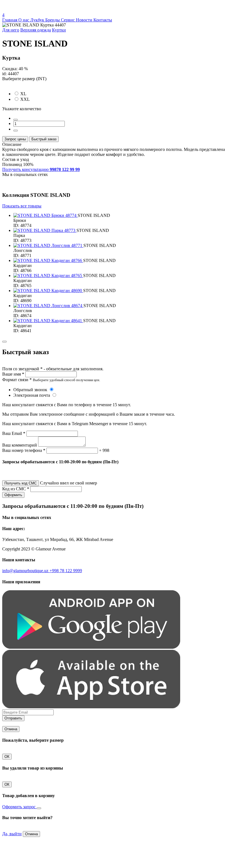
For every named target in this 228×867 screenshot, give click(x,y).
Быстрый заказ (43, 139)
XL (23, 93)
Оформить (13, 495)
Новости (84, 20)
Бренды (53, 20)
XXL (25, 99)
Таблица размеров (19, 83)
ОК (6, 757)
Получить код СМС (20, 483)
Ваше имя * (13, 374)
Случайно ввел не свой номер (68, 483)
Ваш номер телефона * (23, 450)
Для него (10, 30)
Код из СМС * (15, 488)
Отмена (10, 729)
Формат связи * (17, 379)
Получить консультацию (41, 169)
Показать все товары (21, 206)
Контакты (102, 20)
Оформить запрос (19, 806)
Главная (10, 20)
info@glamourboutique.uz (25, 570)
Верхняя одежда (35, 30)
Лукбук (37, 20)
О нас (24, 20)
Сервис (68, 20)
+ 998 (104, 450)
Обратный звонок (30, 389)
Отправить (13, 718)
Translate (43, 10)
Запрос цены (15, 139)
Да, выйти (12, 833)
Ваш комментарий (19, 445)
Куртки (59, 30)
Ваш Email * (13, 433)
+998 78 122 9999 (65, 570)
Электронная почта (32, 395)
